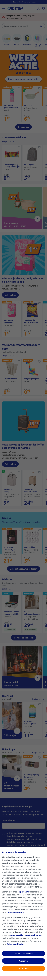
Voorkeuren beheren (23, 953)
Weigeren (23, 961)
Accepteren (23, 968)
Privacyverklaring (15, 944)
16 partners (23, 892)
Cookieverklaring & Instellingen (25, 935)
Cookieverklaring (15, 912)
